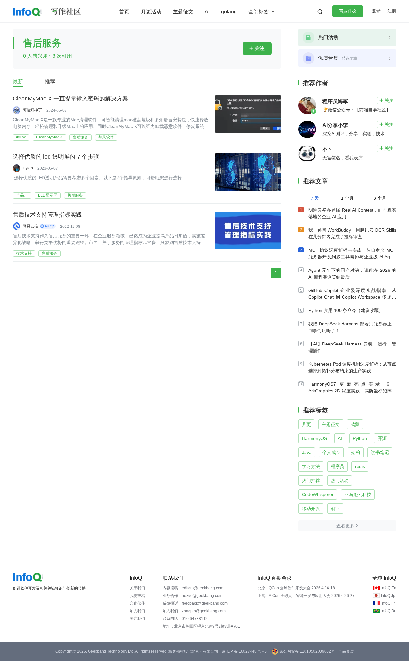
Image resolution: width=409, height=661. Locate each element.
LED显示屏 (47, 195)
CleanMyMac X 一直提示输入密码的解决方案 (70, 98)
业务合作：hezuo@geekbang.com (192, 595)
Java (307, 452)
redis (360, 466)
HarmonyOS (314, 438)
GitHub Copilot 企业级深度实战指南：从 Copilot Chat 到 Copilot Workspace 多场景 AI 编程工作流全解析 (352, 297)
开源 (382, 438)
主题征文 (183, 11)
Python (360, 438)
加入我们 (137, 611)
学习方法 (311, 466)
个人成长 (331, 452)
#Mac (21, 137)
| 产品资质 (345, 651)
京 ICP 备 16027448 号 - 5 (244, 651)
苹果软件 (106, 137)
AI (207, 11)
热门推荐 (311, 480)
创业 (335, 508)
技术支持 (24, 253)
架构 (355, 452)
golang (229, 11)
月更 (306, 424)
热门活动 (340, 480)
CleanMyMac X (49, 137)
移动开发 (311, 508)
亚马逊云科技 (357, 494)
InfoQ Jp (388, 595)
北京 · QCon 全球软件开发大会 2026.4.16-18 (296, 588)
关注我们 (137, 618)
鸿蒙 (355, 424)
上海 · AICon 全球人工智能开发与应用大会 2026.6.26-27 (306, 595)
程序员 (337, 466)
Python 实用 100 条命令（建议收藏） (345, 310)
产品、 (22, 195)
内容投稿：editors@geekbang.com (193, 588)
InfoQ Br (388, 611)
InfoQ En (388, 588)
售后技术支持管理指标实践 (47, 215)
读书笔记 (380, 452)
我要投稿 (137, 595)
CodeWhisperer (318, 494)
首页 (124, 11)
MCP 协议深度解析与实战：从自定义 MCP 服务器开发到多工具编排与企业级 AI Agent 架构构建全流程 (352, 257)
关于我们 (137, 588)
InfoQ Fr (388, 603)
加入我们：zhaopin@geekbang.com (194, 611)
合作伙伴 (137, 603)
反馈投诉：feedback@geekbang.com (195, 603)
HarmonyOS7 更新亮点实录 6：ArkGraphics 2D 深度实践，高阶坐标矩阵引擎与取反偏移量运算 (352, 391)
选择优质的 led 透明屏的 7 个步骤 (56, 156)
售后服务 (80, 137)
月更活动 (151, 11)
